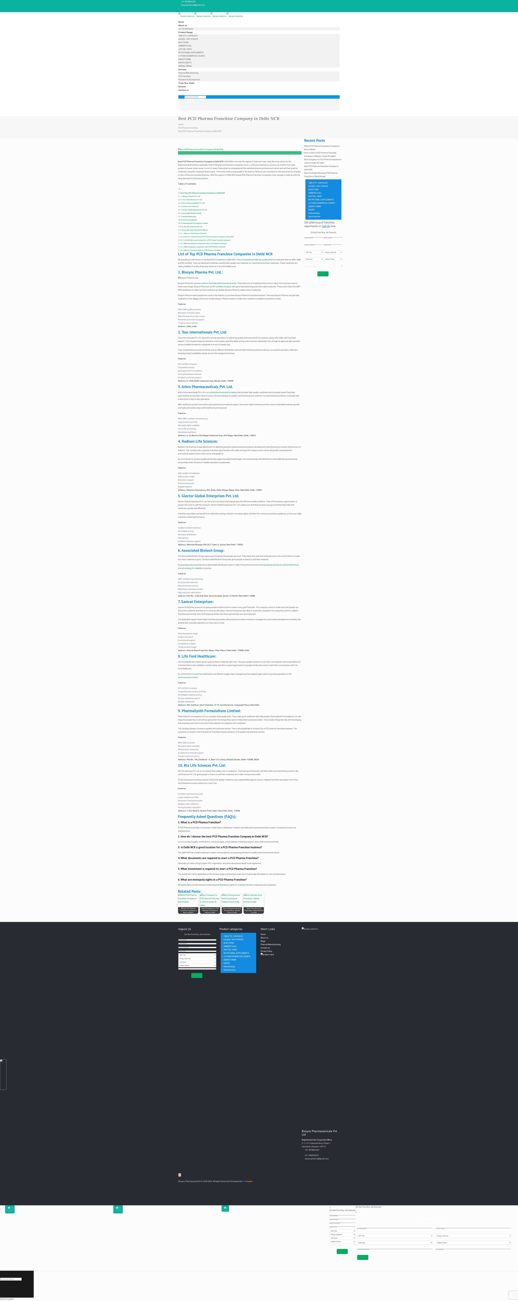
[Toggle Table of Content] (180, 190)
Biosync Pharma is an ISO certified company (213, 287)
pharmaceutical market (188, 677)
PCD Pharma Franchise (188, 128)
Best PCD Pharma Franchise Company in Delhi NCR (199, 131)
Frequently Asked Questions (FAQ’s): (195, 230)
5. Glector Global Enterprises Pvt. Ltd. (194, 210)
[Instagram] (179, 1198)
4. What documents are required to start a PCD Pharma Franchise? (205, 243)
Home (180, 124)
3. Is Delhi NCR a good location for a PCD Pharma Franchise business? (207, 240)
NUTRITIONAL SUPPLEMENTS (321, 200)
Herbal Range (314, 213)
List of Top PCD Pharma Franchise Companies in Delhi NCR (202, 193)
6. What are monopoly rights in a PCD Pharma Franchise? (202, 250)
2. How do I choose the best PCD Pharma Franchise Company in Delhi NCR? (208, 237)
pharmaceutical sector (227, 283)
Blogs (263, 941)
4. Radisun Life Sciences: (190, 206)
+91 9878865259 (188, 2)
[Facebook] (179, 1185)
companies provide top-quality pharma (258, 260)
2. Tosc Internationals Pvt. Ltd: (191, 200)
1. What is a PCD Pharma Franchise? (195, 233)
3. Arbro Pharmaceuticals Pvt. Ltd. (193, 203)
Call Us (326, 226)
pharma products (200, 178)
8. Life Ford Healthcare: (189, 220)
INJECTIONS (313, 190)
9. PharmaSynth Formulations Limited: (194, 223)
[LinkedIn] (179, 1191)
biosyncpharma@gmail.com (193, 5)
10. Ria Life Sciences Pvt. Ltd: (192, 227)
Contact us (265, 948)
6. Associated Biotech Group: (191, 213)
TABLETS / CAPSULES (318, 183)
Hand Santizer (314, 216)
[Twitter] (179, 1188)
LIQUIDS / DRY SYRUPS (318, 186)
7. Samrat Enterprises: (189, 216)
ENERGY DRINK (314, 206)
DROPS (311, 210)
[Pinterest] (179, 1195)
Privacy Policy (266, 951)
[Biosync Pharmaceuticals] (210, 16)
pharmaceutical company (226, 392)
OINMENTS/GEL (315, 193)
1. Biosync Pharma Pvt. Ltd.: (191, 196)
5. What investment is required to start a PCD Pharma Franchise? (204, 247)
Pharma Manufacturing (271, 944)
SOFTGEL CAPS (315, 196)
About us (264, 938)
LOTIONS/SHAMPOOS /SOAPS (321, 203)
